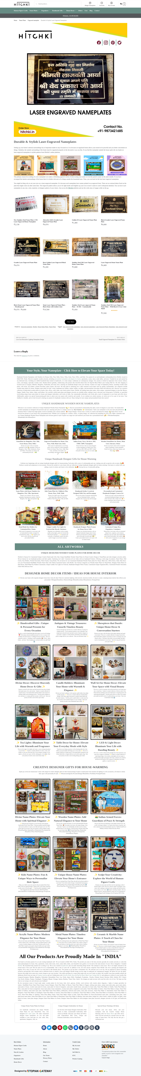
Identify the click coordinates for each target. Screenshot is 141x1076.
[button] (123, 4)
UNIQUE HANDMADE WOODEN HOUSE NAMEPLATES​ (70, 403)
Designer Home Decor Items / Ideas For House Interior (70, 573)
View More (70, 322)
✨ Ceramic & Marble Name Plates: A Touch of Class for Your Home (108, 938)
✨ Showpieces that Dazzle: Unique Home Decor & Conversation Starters (108, 627)
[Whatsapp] (65, 1027)
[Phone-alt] (70, 1027)
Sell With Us (76, 1052)
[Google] (91, 1027)
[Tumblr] (81, 1027)
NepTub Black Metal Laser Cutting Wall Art (89, 975)
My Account (111, 5)
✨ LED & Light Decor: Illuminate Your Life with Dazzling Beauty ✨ (108, 746)
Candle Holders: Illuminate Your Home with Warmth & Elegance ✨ (70, 686)
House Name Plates (43, 327)
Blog (44, 1052)
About (45, 1049)
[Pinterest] (59, 1027)
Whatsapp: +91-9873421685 (70, 15)
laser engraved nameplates (88, 327)
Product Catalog (77, 1059)
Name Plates (22, 20)
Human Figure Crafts (20, 1045)
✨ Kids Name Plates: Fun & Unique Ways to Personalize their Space (33, 878)
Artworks (101, 5)
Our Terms (46, 1055)
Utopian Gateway (42, 975)
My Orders (75, 1049)
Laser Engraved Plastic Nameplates (105, 327)
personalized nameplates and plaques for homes (68, 379)
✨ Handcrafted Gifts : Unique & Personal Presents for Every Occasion (33, 627)
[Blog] (86, 1027)
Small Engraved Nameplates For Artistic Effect (112, 339)
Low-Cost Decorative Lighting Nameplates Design (30, 339)
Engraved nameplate (33, 20)
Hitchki (70, 188)
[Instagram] (54, 1027)
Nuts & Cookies (19, 1052)
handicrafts (65, 965)
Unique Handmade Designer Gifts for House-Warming (70, 459)
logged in (25, 355)
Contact (45, 1061)
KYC (74, 1055)
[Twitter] (49, 1027)
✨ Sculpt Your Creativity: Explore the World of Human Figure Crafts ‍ (108, 878)
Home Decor (110, 1013)
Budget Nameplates (90, 5)
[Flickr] (75, 1027)
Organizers (17, 1055)
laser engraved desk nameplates (71, 327)
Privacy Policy (47, 1058)
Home (15, 20)
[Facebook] (43, 1027)
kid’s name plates (30, 1013)
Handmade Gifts (19, 1059)
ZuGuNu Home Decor (69, 975)
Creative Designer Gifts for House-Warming (70, 767)
